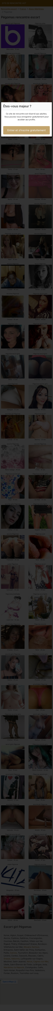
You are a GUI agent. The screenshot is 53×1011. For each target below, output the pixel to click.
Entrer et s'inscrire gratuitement (26, 130)
